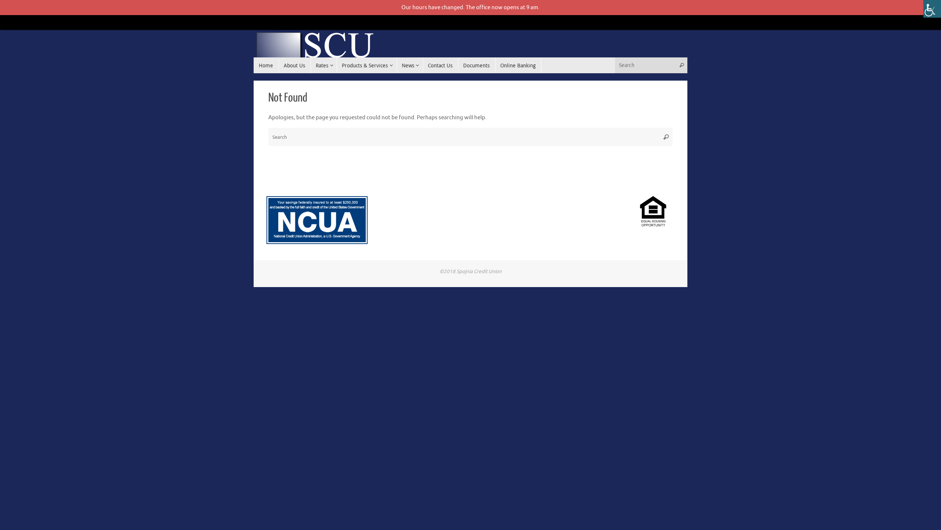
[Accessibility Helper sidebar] (932, 9)
